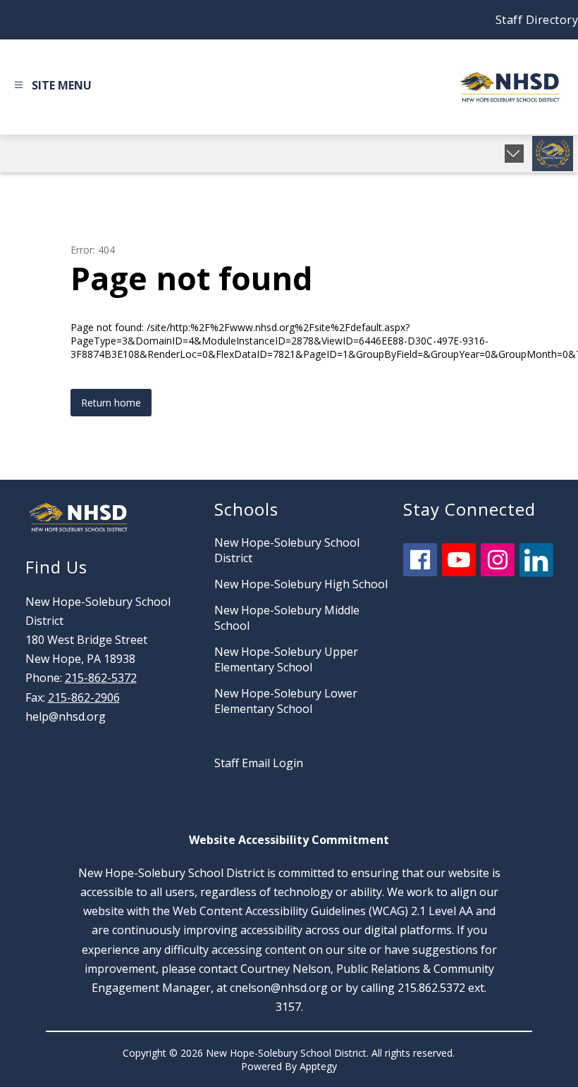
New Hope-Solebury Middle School (286, 617)
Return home (111, 402)
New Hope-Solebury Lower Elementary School (285, 700)
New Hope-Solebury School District (286, 550)
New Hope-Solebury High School (301, 584)
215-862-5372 (101, 677)
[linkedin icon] (536, 572)
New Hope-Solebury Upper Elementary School (286, 659)
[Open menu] (51, 87)
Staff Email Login (258, 763)
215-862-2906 (84, 697)
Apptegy (318, 1066)
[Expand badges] (514, 153)
